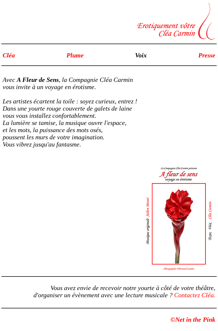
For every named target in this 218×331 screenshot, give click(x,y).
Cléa (9, 55)
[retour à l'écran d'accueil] (175, 38)
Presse (206, 55)
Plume (75, 55)
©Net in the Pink (192, 319)
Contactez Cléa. (194, 295)
